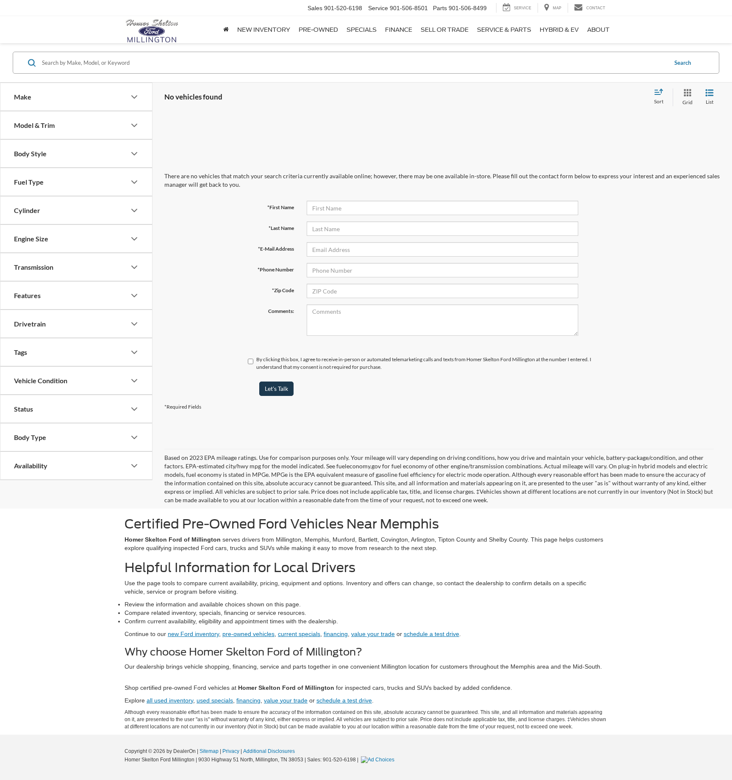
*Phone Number (276, 269)
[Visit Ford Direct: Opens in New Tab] (378, 760)
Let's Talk (276, 388)
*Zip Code (283, 290)
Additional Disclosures (269, 751)
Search (682, 62)
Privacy (230, 751)
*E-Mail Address (276, 249)
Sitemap (209, 751)
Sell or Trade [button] (445, 29)
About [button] (598, 29)
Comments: (281, 311)
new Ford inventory (193, 634)
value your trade (373, 634)
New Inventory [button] (263, 29)
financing (336, 634)
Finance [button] (398, 29)
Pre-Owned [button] (318, 29)
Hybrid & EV (559, 29)
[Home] (226, 29)
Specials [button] (362, 29)
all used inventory (170, 700)
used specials (215, 700)
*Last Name (281, 228)
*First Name (280, 207)
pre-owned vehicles (248, 634)
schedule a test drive (431, 634)
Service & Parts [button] (504, 29)
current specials (299, 634)
